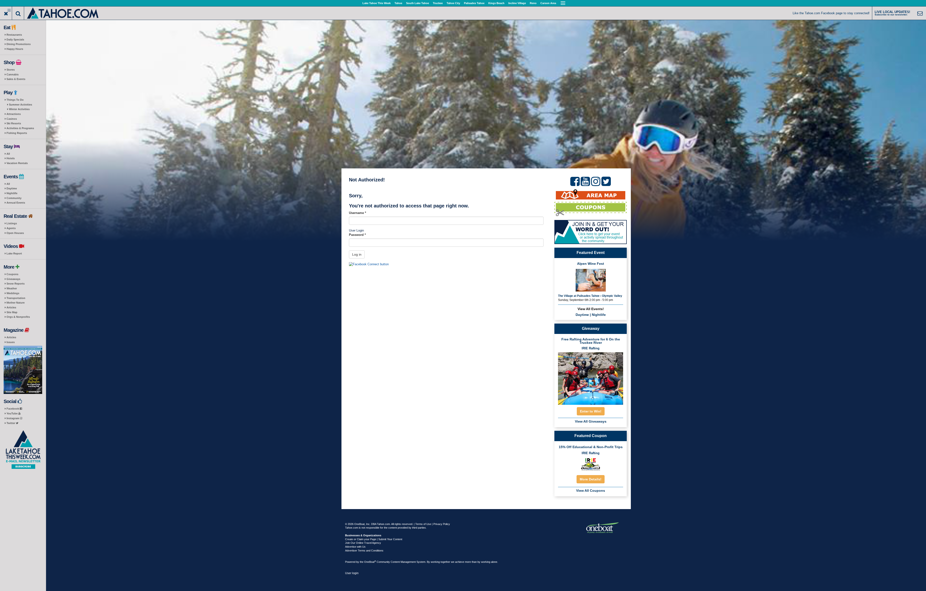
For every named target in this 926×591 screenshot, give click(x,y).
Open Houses (15, 233)
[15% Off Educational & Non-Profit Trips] (591, 464)
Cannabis (13, 74)
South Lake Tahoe (417, 3)
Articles (11, 307)
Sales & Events (16, 79)
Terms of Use (423, 524)
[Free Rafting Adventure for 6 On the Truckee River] (590, 377)
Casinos (12, 118)
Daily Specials (15, 39)
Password (357, 235)
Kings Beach (496, 3)
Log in (356, 254)
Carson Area (548, 3)
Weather (12, 288)
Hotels (11, 158)
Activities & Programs (20, 128)
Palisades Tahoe (474, 3)
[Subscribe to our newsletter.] (23, 449)
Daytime (12, 188)
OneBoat (370, 561)
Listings (12, 223)
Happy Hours (15, 48)
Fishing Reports (17, 133)
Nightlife (12, 193)
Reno (533, 3)
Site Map (12, 312)
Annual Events (16, 202)
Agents (11, 228)
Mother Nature (16, 302)
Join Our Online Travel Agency (363, 542)
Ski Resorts (14, 123)
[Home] (63, 13)
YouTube (12, 413)
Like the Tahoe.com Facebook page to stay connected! (831, 13)
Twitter (11, 423)
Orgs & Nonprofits (18, 316)
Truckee (438, 3)
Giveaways (13, 279)
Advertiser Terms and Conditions (364, 550)
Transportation (16, 298)
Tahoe (398, 3)
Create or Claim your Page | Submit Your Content (373, 539)
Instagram (13, 418)
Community (14, 198)
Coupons (12, 274)
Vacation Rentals (17, 163)
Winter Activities (19, 109)
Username (357, 213)
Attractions (14, 114)
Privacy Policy (441, 524)
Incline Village (517, 3)
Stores (11, 69)
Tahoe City (453, 3)
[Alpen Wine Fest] (591, 280)
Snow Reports (16, 283)
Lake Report (14, 253)
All (8, 153)
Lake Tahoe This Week (376, 3)
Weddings (13, 293)
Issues (11, 342)
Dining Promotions (19, 44)
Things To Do (15, 99)
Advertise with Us (355, 546)
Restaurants (14, 34)
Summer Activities (20, 104)
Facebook (13, 408)
